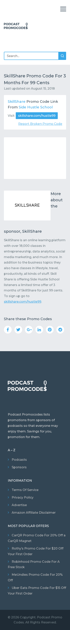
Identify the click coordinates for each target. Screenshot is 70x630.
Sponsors (19, 467)
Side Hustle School (36, 107)
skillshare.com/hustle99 (36, 116)
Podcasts (19, 459)
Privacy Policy (22, 497)
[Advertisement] (35, 158)
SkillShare (16, 101)
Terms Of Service (25, 490)
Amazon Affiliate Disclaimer (34, 512)
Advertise (19, 505)
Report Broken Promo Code (40, 124)
